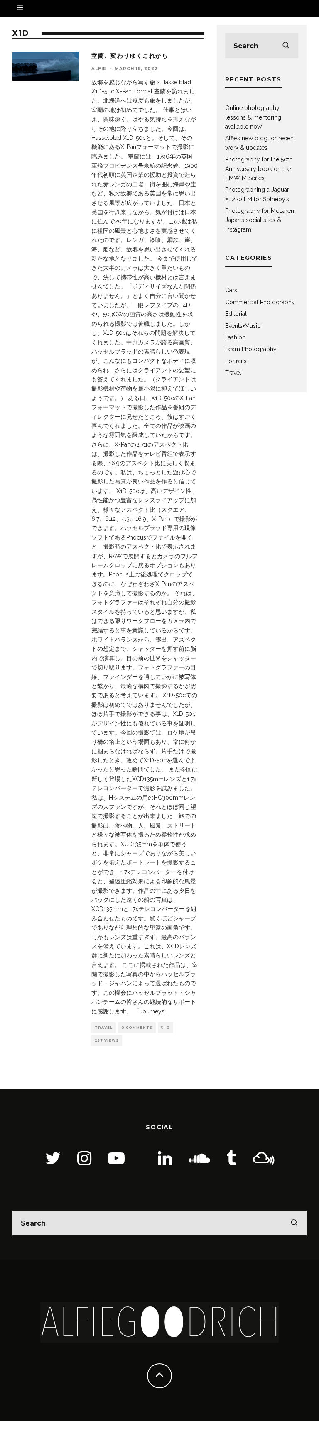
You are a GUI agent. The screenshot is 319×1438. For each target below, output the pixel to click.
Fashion (235, 337)
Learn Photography (251, 349)
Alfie (98, 68)
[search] (285, 45)
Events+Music (242, 325)
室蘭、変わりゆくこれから (129, 55)
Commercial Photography (260, 302)
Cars (231, 290)
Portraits (236, 361)
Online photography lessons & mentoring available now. (253, 117)
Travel (104, 1027)
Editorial (236, 313)
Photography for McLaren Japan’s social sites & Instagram (259, 220)
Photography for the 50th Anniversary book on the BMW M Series (258, 168)
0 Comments (136, 1027)
